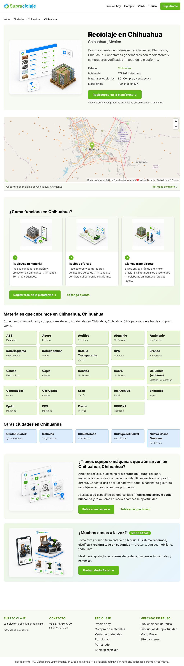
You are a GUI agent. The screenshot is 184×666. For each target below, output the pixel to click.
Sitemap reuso (150, 639)
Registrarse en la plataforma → (115, 94)
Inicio (7, 19)
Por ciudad (102, 639)
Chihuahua (34, 19)
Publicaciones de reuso (156, 624)
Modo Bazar (149, 634)
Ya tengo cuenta (78, 295)
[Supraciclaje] (20, 6)
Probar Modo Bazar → (98, 570)
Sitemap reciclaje (106, 650)
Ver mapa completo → (165, 186)
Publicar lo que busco (135, 509)
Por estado (102, 644)
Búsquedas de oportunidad (159, 629)
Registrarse (170, 6)
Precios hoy (113, 6)
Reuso (153, 6)
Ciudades (18, 19)
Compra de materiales (110, 629)
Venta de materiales (108, 634)
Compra (129, 6)
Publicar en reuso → (96, 509)
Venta (142, 6)
